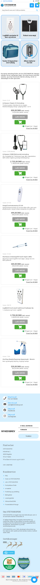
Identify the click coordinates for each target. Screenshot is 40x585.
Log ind (37, 1)
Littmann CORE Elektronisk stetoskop (16, 154)
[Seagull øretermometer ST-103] (20, 194)
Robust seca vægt (29, 35)
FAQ (6, 475)
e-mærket (8, 488)
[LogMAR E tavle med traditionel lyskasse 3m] (20, 296)
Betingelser (8, 495)
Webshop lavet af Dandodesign (20, 581)
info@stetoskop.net (15, 405)
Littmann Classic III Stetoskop (13, 103)
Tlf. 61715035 (12, 399)
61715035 (8, 457)
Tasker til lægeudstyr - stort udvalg (10, 62)
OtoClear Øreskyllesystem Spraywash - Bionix (19, 359)
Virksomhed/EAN (10, 501)
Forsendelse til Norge (11, 504)
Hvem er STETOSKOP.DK (12, 479)
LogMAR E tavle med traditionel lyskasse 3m (18, 308)
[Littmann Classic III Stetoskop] (20, 91)
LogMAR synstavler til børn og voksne (10, 36)
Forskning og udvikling (12, 492)
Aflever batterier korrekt (29, 62)
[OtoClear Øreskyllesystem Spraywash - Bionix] (20, 348)
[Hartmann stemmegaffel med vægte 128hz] (20, 245)
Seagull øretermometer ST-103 (13, 205)
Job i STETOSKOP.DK (11, 482)
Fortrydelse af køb (10, 485)
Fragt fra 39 (32, 128)
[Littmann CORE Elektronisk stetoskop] (20, 143)
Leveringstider (9, 498)
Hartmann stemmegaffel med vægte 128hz (17, 257)
